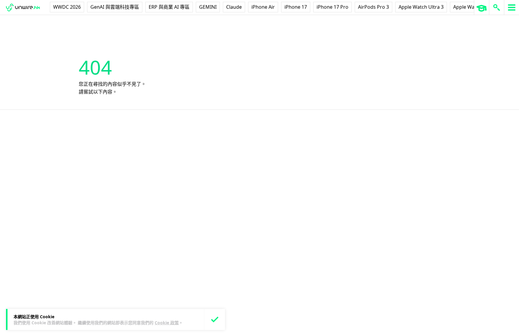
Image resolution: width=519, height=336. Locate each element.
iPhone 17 (295, 7)
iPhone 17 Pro (332, 7)
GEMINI (208, 7)
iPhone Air (263, 7)
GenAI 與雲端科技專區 (114, 7)
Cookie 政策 (167, 322)
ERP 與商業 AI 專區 (169, 7)
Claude (234, 7)
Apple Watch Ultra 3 (421, 7)
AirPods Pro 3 (373, 7)
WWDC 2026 (67, 7)
